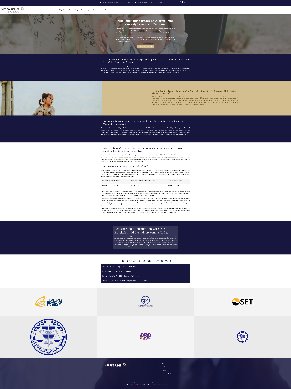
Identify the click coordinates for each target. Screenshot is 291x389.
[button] (180, 2)
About (127, 10)
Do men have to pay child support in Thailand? (121, 276)
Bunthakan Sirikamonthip (157, 384)
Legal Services (91, 10)
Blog (163, 366)
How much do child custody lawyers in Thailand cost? (125, 281)
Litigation (62, 10)
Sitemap (168, 384)
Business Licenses (105, 10)
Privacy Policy (166, 373)
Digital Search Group (135, 384)
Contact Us (165, 370)
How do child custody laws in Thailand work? (121, 267)
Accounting (118, 10)
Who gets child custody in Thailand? (117, 271)
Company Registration (76, 10)
